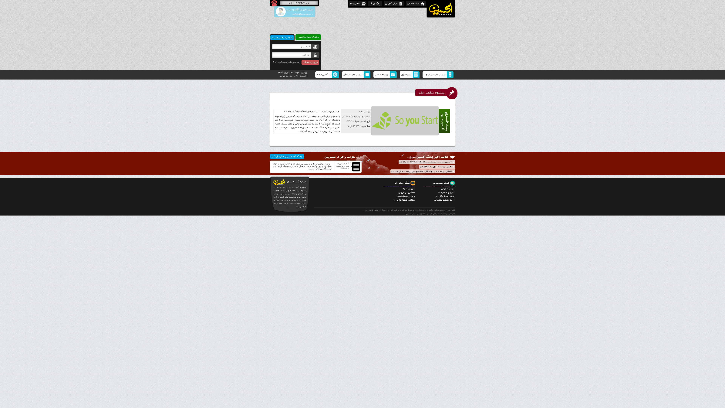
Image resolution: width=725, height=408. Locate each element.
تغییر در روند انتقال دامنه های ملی (436, 166)
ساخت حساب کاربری (445, 196)
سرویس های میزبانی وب (435, 74)
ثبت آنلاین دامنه (324, 74)
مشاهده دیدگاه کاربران (404, 200)
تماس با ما (355, 3)
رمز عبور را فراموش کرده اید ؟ (286, 62)
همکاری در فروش (406, 192)
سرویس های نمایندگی (353, 74)
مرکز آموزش (391, 3)
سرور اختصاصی (382, 74)
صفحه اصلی (413, 3)
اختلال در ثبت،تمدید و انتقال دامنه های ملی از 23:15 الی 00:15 (421, 171)
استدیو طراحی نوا (434, 213)
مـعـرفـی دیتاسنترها (406, 196)
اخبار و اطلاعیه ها (446, 192)
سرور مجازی (406, 74)
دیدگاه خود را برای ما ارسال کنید (287, 156)
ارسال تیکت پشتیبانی (444, 200)
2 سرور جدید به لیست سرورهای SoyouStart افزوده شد (311, 112)
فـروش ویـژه (409, 189)
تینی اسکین (410, 213)
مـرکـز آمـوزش (447, 189)
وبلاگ (372, 3)
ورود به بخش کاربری (282, 38)
